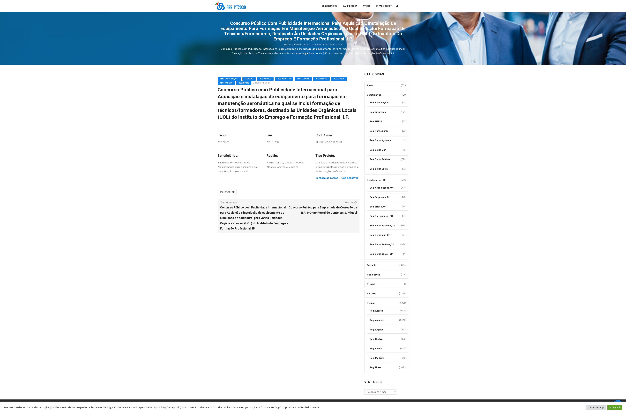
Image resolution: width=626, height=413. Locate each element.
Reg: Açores (265, 79)
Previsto (371, 284)
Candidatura (350, 6)
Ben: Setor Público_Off (382, 244)
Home (287, 44)
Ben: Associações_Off (382, 187)
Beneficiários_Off (304, 44)
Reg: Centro (321, 79)
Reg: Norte (244, 83)
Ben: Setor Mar (378, 150)
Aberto (370, 85)
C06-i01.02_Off (227, 192)
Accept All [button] (614, 407)
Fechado (249, 79)
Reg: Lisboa (339, 79)
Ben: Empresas (378, 112)
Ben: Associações (379, 102)
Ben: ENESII (376, 121)
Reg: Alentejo (284, 79)
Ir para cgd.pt (384, 6)
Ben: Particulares (379, 131)
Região (371, 303)
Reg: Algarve (303, 79)
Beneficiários (329, 6)
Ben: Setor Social (379, 169)
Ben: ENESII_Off (378, 206)
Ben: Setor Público (380, 159)
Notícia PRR (373, 274)
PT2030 (371, 293)
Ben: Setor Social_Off (381, 254)
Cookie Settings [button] (596, 407)
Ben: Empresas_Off (328, 44)
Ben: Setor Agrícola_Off (382, 225)
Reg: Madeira (226, 83)
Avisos (366, 6)
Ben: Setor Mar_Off (380, 235)
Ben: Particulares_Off (381, 216)
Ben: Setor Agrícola (380, 140)
